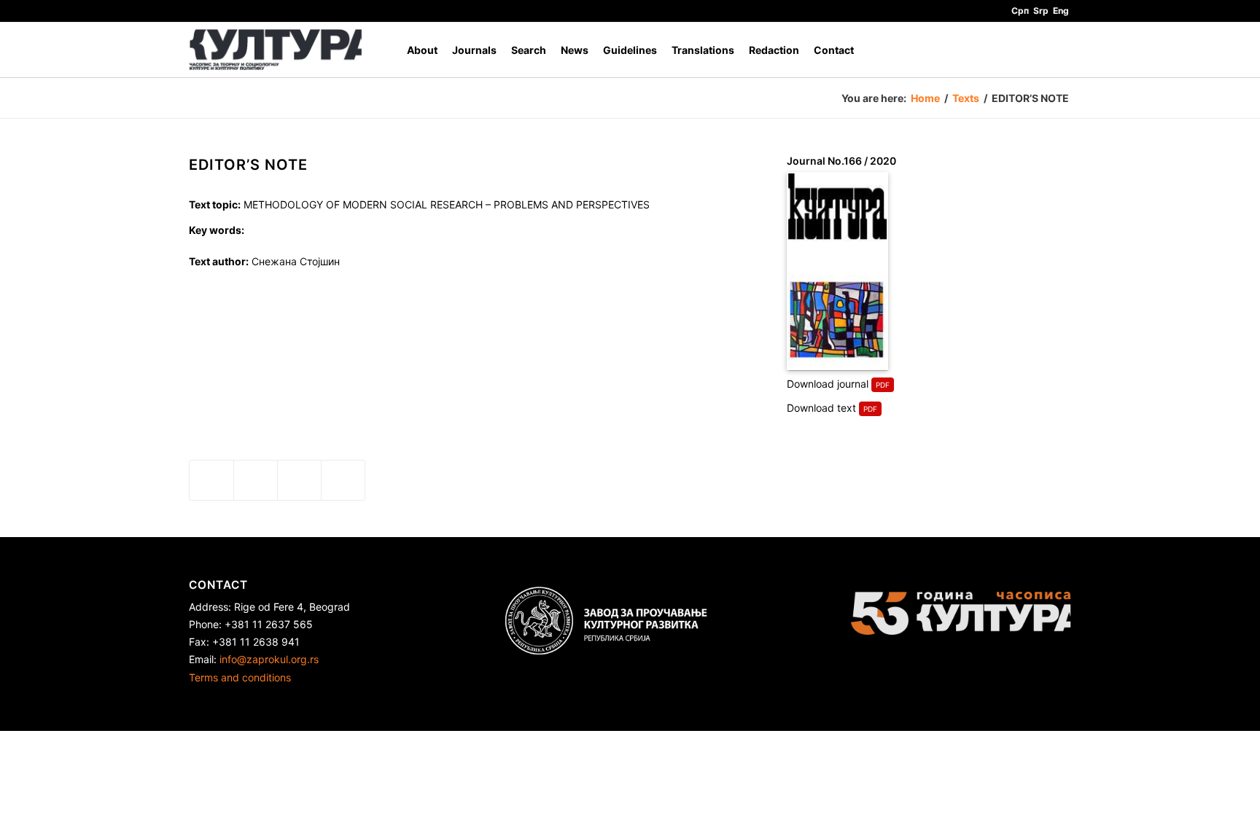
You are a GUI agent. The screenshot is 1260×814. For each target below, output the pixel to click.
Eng (1061, 10)
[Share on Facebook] (211, 480)
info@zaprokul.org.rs (269, 659)
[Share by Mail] (343, 480)
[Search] (1057, 50)
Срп (1020, 10)
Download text (821, 408)
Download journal (827, 383)
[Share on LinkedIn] (299, 480)
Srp (1041, 10)
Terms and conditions (240, 677)
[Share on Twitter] (255, 480)
